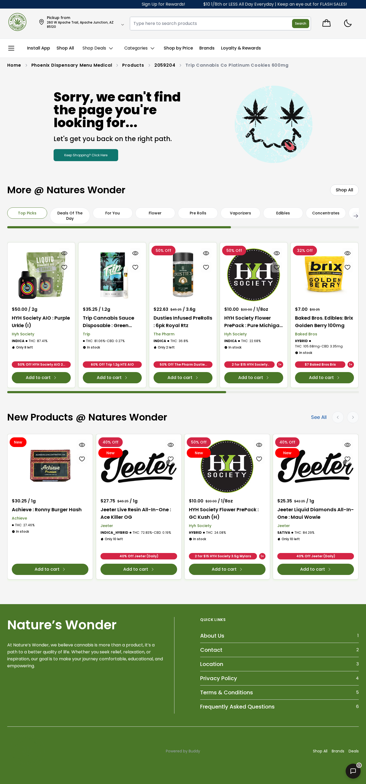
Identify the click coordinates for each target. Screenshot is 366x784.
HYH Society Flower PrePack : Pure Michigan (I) (253, 322)
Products (133, 65)
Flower (155, 213)
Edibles (283, 213)
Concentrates (325, 213)
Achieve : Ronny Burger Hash (47, 509)
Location (211, 664)
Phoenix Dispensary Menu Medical (71, 65)
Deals (354, 751)
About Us (212, 635)
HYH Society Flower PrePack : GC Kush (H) (224, 513)
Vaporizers (240, 213)
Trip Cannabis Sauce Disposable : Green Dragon (108, 322)
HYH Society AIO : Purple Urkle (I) (41, 322)
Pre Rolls (198, 213)
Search (300, 23)
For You (112, 213)
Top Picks (27, 213)
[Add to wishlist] (64, 267)
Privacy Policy (218, 678)
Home (14, 65)
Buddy (194, 751)
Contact (211, 650)
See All (319, 417)
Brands (338, 751)
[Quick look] (64, 253)
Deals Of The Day (70, 215)
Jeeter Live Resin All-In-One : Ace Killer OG (135, 513)
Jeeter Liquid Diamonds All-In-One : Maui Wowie (315, 513)
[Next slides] (353, 417)
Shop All (320, 751)
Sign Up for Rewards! (152, 4)
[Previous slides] (338, 417)
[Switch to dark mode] (347, 23)
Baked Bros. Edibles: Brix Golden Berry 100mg (324, 322)
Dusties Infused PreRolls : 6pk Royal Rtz (183, 322)
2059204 (164, 65)
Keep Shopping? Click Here (85, 155)
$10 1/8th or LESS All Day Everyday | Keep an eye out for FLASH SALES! (264, 4)
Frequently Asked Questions (237, 706)
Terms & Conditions (226, 692)
